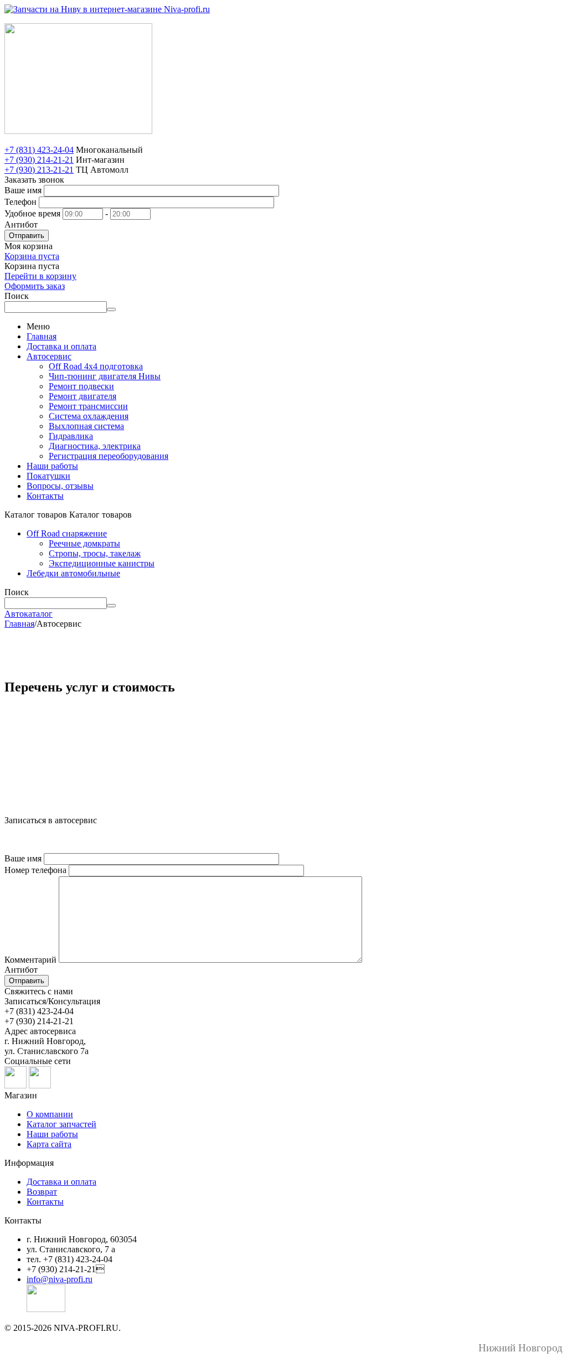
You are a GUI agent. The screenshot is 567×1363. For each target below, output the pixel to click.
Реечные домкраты (84, 543)
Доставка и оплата (61, 346)
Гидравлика (71, 436)
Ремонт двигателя (82, 396)
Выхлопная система (86, 426)
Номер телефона (35, 870)
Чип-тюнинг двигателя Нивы (105, 376)
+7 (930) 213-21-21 (39, 169)
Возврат (42, 1191)
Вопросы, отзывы (60, 486)
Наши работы (52, 466)
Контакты (45, 495)
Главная (41, 336)
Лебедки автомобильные (73, 573)
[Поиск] (111, 309)
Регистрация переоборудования (108, 456)
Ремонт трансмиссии (88, 406)
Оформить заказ (34, 286)
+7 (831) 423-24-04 (39, 149)
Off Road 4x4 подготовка (96, 366)
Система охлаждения (88, 416)
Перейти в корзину (40, 276)
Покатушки (48, 476)
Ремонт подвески (81, 386)
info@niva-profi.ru (59, 1279)
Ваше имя (23, 190)
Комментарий (30, 959)
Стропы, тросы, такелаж (95, 553)
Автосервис (49, 356)
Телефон (20, 201)
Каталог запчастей (61, 1124)
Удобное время (32, 213)
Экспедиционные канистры (101, 563)
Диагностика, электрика (95, 446)
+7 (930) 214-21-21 (39, 159)
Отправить (26, 235)
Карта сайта (49, 1144)
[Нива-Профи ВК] (15, 1085)
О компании (50, 1114)
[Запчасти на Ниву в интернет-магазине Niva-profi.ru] (107, 9)
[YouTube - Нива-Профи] (40, 1085)
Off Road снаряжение (67, 533)
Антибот (21, 224)
